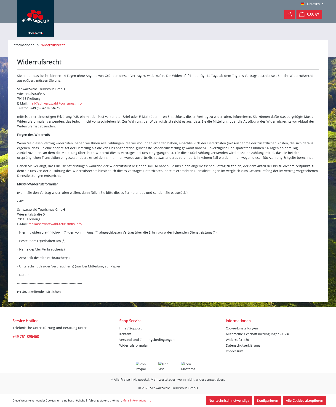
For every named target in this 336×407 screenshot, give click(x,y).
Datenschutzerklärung (243, 345)
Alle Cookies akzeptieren (304, 400)
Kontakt (125, 334)
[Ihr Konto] (289, 14)
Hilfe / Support (130, 328)
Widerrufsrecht (237, 339)
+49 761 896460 (26, 336)
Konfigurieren (267, 400)
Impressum (234, 351)
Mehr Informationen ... (137, 400)
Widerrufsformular (133, 345)
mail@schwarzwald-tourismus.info (55, 103)
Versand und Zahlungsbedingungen (147, 339)
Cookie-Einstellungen (242, 328)
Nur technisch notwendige (229, 400)
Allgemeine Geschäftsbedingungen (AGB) (257, 334)
